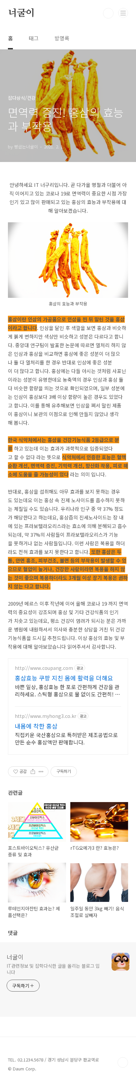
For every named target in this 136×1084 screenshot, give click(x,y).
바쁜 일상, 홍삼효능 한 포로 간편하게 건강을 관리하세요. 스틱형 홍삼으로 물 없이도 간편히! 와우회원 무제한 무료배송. (67, 690)
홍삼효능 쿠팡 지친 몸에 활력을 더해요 (64, 678)
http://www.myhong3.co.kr (45, 716)
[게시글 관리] (41, 772)
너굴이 (21, 13)
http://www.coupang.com (44, 668)
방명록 (61, 38)
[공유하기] (33, 772)
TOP (123, 1062)
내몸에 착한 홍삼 (36, 726)
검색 (108, 13)
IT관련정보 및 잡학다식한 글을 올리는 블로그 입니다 (53, 968)
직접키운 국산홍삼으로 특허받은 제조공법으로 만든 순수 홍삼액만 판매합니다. (66, 738)
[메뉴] (123, 13)
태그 (34, 38)
